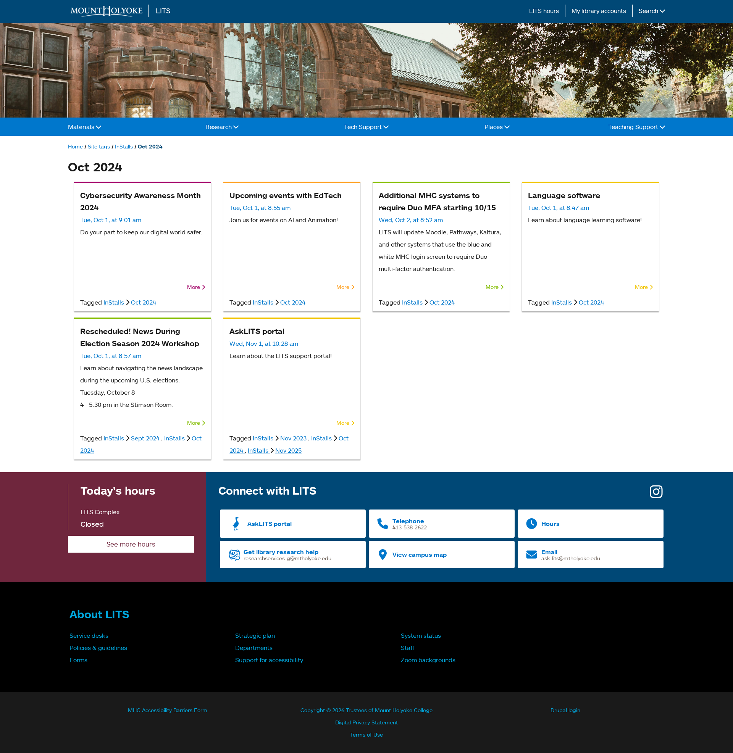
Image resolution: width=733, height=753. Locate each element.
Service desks (88, 635)
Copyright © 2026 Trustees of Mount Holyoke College (366, 710)
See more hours (131, 544)
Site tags (99, 146)
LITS (163, 10)
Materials (82, 127)
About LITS (99, 614)
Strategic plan (255, 635)
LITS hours (544, 11)
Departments (254, 647)
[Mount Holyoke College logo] (108, 11)
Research (219, 127)
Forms (78, 660)
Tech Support (363, 127)
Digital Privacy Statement (366, 722)
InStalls (124, 146)
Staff (407, 647)
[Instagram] (656, 494)
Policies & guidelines (98, 647)
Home (75, 146)
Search (649, 11)
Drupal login (565, 710)
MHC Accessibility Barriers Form (167, 710)
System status (421, 635)
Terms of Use (366, 734)
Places (494, 127)
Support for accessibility (269, 660)
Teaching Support (634, 127)
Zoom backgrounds (428, 660)
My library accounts (599, 11)
